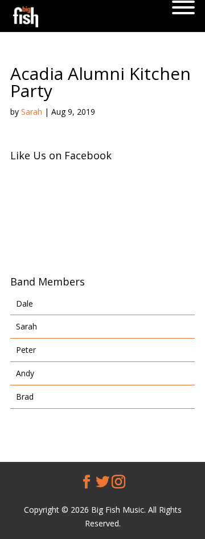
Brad (25, 396)
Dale (24, 303)
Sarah (31, 111)
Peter (26, 349)
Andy (25, 373)
